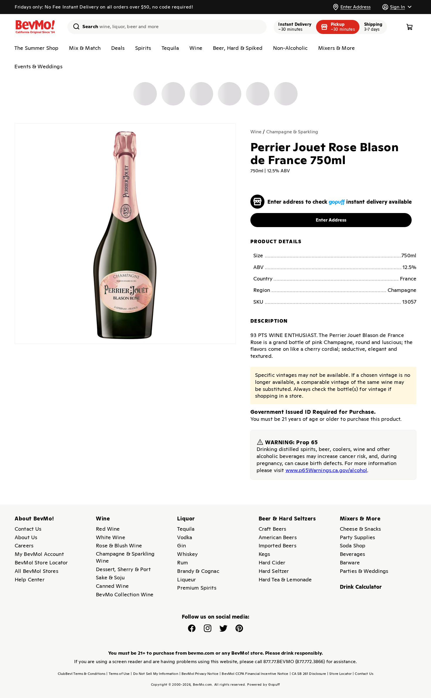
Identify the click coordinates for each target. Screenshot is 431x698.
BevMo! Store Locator (41, 562)
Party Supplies (357, 537)
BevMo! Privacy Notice (199, 673)
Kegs (264, 554)
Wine (195, 48)
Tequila (170, 48)
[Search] (74, 26)
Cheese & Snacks (360, 528)
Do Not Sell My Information (154, 673)
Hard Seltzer (274, 571)
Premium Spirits (196, 587)
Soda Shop (352, 545)
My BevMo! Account (39, 554)
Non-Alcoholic (290, 48)
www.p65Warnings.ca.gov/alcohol (326, 470)
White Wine (110, 537)
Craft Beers (272, 528)
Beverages (352, 554)
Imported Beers (277, 545)
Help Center (30, 579)
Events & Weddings (38, 66)
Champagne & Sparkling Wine (125, 557)
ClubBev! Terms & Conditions (81, 673)
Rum (182, 562)
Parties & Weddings (364, 571)
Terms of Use (118, 673)
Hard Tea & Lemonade (285, 579)
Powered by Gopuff (263, 684)
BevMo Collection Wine (124, 594)
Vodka (184, 537)
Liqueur (186, 579)
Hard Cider (272, 562)
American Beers (278, 537)
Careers (24, 545)
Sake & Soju (110, 577)
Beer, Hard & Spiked (237, 48)
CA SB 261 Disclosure (308, 673)
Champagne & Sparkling (292, 132)
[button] (396, 7)
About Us (26, 537)
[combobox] (167, 27)
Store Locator (339, 673)
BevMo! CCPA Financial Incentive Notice (254, 673)
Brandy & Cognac (198, 571)
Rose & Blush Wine (119, 545)
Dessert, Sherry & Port (123, 569)
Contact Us (28, 528)
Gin (181, 545)
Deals (118, 48)
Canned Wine (112, 586)
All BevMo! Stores (36, 571)
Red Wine (108, 528)
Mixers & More (336, 48)
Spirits (143, 48)
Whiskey (187, 554)
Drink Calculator (361, 586)
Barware (350, 562)
